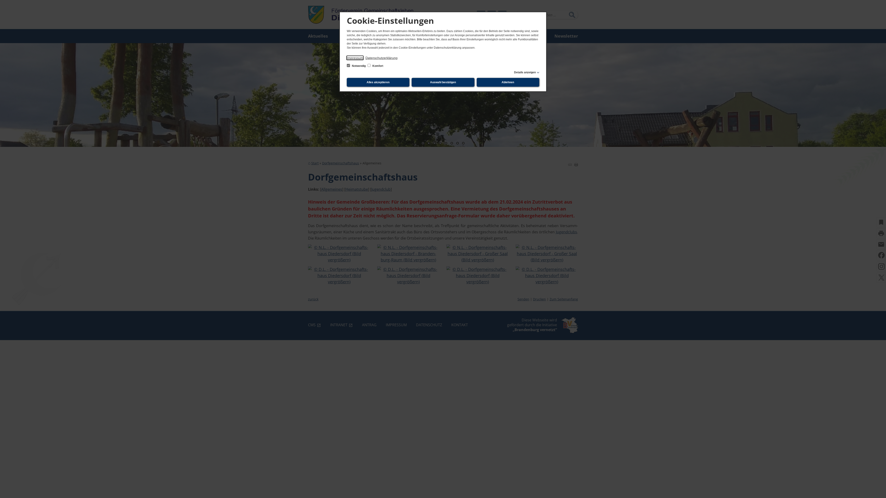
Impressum (355, 58)
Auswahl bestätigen (443, 82)
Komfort (377, 66)
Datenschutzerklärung (381, 58)
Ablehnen (508, 82)
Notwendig (358, 66)
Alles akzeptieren (378, 82)
